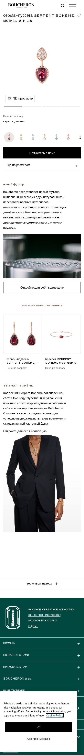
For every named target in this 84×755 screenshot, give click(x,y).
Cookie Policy (54, 715)
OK (38, 726)
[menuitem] (63, 5)
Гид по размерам (18, 165)
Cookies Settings (38, 738)
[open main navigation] (73, 5)
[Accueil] (13, 617)
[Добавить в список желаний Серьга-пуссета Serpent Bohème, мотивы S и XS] (79, 14)
